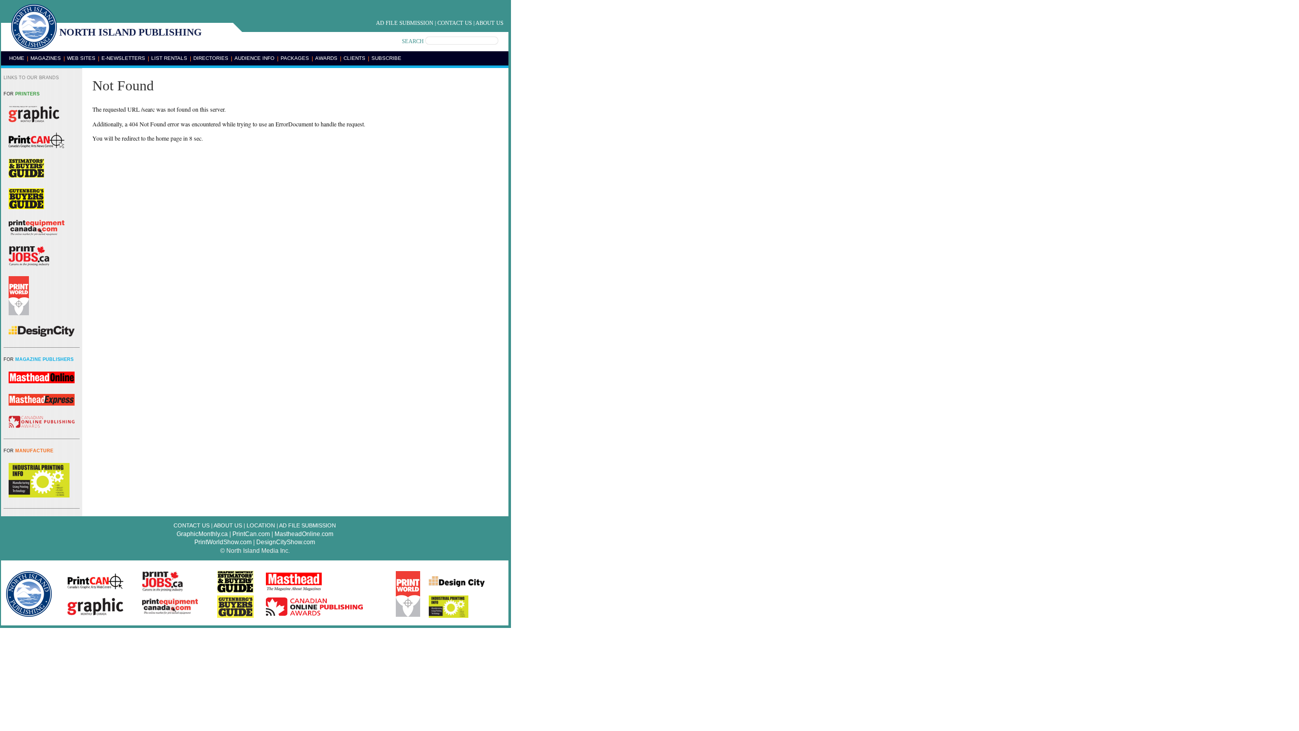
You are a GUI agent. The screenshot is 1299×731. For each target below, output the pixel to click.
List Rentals (169, 58)
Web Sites (81, 58)
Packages (295, 58)
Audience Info (254, 58)
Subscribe (386, 58)
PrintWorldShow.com (223, 542)
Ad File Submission (404, 23)
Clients (354, 58)
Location (261, 525)
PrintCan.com (251, 534)
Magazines (45, 58)
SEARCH (413, 41)
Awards (326, 58)
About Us (489, 23)
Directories (210, 58)
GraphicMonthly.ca (202, 534)
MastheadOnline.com (304, 534)
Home (16, 58)
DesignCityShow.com (285, 542)
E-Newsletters (123, 58)
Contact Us (454, 23)
